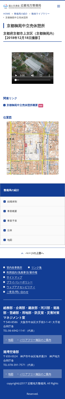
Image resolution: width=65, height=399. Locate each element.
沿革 (9, 230)
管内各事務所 (14, 267)
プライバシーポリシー (20, 282)
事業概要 (12, 211)
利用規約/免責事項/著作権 (22, 272)
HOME (6, 13)
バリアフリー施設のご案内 (35, 340)
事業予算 (12, 220)
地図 (9, 239)
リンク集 (36, 267)
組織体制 (12, 201)
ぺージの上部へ (35, 253)
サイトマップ (14, 277)
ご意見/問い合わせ (17, 292)
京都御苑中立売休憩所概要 (22, 105)
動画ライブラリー (41, 13)
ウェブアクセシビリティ (21, 287)
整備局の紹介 (21, 13)
